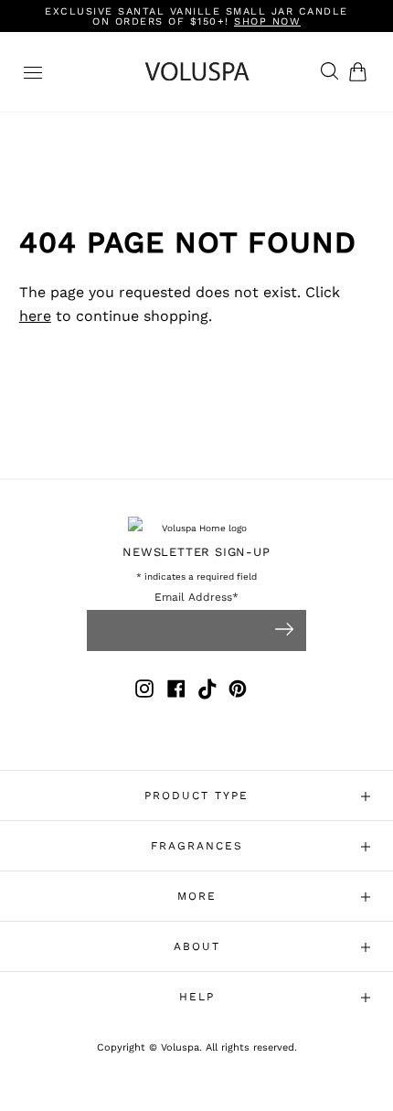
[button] (361, 71)
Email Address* (196, 598)
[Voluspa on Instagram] (144, 691)
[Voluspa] (197, 72)
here (35, 316)
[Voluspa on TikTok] (208, 691)
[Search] (325, 72)
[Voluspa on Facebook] (176, 691)
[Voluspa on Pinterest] (237, 691)
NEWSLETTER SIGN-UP (196, 552)
